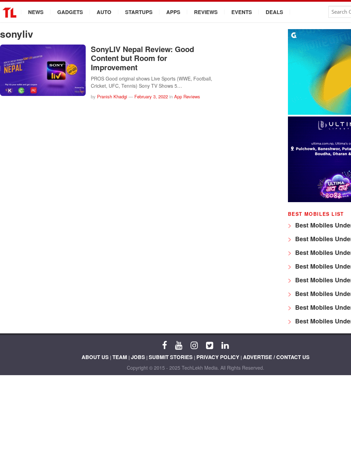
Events (241, 12)
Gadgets (70, 12)
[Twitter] (209, 344)
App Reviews (187, 96)
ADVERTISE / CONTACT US (276, 357)
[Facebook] (164, 344)
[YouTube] (178, 344)
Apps (173, 12)
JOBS (138, 357)
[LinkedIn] (225, 344)
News (36, 12)
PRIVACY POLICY (217, 357)
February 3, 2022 (151, 96)
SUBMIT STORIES (171, 357)
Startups (139, 12)
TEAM (119, 357)
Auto (104, 12)
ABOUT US (95, 357)
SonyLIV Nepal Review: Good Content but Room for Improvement (142, 58)
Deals (274, 12)
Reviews (206, 12)
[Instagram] (194, 344)
